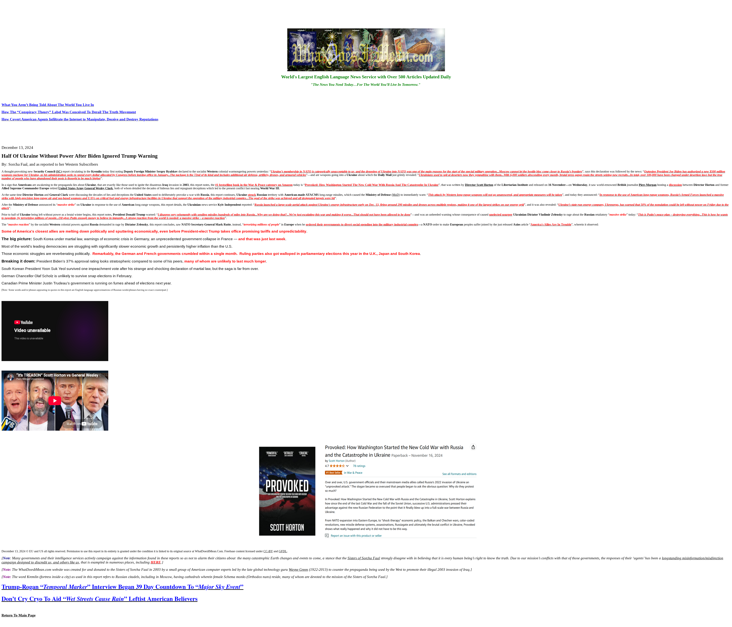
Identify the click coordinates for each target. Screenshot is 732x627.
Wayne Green (298, 570)
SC (59, 171)
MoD (395, 194)
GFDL (283, 551)
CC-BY (268, 551)
